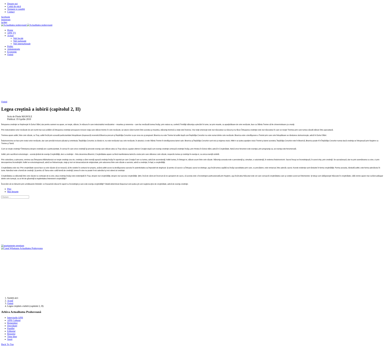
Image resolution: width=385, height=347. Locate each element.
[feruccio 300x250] (12, 245)
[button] (10, 35)
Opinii (4, 101)
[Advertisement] (91, 79)
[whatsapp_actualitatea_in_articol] (22, 248)
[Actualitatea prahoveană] (26, 25)
